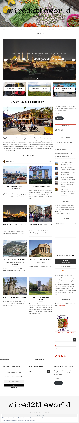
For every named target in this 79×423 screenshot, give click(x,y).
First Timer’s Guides (53, 29)
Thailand (56, 53)
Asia (22, 53)
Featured (35, 53)
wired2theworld (10, 161)
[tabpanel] (39, 59)
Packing (65, 29)
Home (11, 29)
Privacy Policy (61, 305)
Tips (60, 53)
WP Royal (46, 413)
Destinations (39, 29)
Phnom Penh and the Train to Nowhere (65, 146)
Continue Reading (28, 155)
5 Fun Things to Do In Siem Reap (27, 102)
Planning (41, 53)
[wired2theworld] (39, 10)
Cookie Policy (32, 420)
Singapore (48, 53)
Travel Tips (40, 33)
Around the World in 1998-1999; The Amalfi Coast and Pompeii (15, 262)
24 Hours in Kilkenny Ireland (14, 297)
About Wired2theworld (24, 29)
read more (39, 66)
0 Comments (50, 161)
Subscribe (59, 118)
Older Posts (8, 320)
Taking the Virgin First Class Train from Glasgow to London (68, 184)
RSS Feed (66, 270)
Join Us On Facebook (65, 246)
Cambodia (28, 53)
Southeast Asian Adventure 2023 (39, 58)
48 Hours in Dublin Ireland (41, 224)
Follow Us (56, 345)
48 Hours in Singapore (41, 186)
